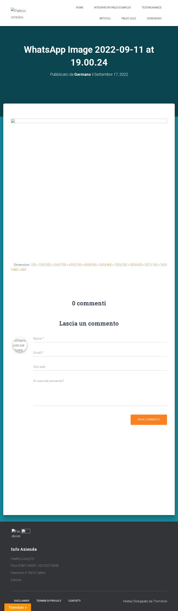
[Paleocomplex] (19, 13)
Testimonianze (152, 7)
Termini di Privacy (48, 600)
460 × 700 (113, 265)
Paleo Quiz (129, 18)
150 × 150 (37, 265)
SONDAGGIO (154, 18)
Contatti (74, 600)
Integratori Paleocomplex (112, 7)
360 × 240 (98, 265)
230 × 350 (128, 265)
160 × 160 (158, 265)
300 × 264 (52, 265)
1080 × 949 (18, 270)
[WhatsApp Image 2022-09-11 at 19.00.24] (89, 187)
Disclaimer (21, 600)
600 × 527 (143, 265)
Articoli (105, 18)
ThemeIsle (160, 601)
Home (79, 7)
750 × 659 (67, 265)
